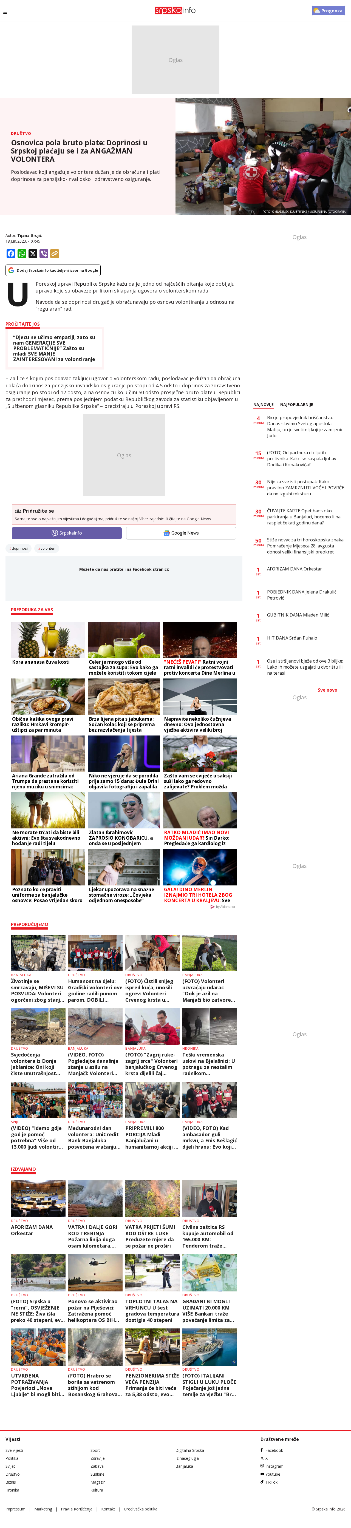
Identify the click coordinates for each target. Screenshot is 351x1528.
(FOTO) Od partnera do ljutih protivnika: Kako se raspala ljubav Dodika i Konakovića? (301, 459)
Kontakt (108, 1509)
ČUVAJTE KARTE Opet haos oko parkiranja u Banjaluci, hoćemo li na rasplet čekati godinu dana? (304, 517)
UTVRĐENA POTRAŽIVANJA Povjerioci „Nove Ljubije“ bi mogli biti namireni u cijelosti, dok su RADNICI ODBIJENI (35, 1385)
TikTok (271, 1482)
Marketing (43, 1509)
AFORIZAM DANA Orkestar (32, 1230)
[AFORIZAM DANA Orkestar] (38, 1198)
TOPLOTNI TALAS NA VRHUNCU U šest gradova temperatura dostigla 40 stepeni (152, 1310)
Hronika (190, 1048)
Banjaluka (21, 975)
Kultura (96, 1490)
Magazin (98, 1482)
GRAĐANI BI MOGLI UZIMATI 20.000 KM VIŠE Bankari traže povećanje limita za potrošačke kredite (206, 1310)
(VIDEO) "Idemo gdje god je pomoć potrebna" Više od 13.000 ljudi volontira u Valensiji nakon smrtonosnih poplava (37, 1137)
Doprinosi (20, 548)
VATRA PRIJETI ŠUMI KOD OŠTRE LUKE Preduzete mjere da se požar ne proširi (150, 1236)
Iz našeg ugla (187, 1458)
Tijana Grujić (29, 235)
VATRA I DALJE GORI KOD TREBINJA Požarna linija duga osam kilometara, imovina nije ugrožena (95, 1236)
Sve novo (327, 690)
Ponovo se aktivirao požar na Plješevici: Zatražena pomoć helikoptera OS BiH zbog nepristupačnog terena (94, 1310)
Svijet (16, 1122)
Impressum (15, 1509)
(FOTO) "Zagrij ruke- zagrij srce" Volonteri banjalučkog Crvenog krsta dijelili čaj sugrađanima (151, 1064)
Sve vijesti (14, 1450)
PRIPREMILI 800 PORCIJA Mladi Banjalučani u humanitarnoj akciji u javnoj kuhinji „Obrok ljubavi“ (151, 1137)
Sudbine (97, 1474)
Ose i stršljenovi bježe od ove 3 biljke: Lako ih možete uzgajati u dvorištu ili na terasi (305, 667)
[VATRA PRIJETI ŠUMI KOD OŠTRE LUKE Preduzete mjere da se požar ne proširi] (152, 1198)
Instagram (274, 1466)
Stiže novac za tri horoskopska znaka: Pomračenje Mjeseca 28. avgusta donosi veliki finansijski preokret (305, 546)
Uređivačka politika (140, 1509)
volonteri (48, 548)
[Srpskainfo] (175, 10)
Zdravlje (97, 1458)
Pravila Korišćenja (76, 1509)
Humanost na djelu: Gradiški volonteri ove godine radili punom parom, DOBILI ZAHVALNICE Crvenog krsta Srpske (95, 990)
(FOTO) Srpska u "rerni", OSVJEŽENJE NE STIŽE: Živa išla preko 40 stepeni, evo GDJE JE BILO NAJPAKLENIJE (37, 1310)
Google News (185, 533)
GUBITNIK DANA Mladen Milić (298, 615)
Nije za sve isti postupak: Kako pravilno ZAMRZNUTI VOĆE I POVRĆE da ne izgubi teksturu (305, 488)
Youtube (272, 1474)
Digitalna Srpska (190, 1450)
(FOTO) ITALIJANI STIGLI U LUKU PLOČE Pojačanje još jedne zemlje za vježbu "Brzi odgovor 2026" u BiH (209, 1385)
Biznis (10, 1482)
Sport (95, 1450)
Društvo (21, 133)
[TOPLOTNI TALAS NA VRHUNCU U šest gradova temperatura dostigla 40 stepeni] (152, 1272)
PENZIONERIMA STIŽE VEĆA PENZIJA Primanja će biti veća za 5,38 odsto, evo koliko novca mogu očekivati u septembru (152, 1385)
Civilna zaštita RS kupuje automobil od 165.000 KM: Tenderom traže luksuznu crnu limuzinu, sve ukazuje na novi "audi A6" (208, 1236)
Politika (11, 1458)
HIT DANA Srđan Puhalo (292, 638)
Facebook (274, 1450)
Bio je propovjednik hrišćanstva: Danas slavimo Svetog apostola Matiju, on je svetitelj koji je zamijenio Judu (305, 426)
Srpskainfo (71, 533)
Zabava (97, 1466)
